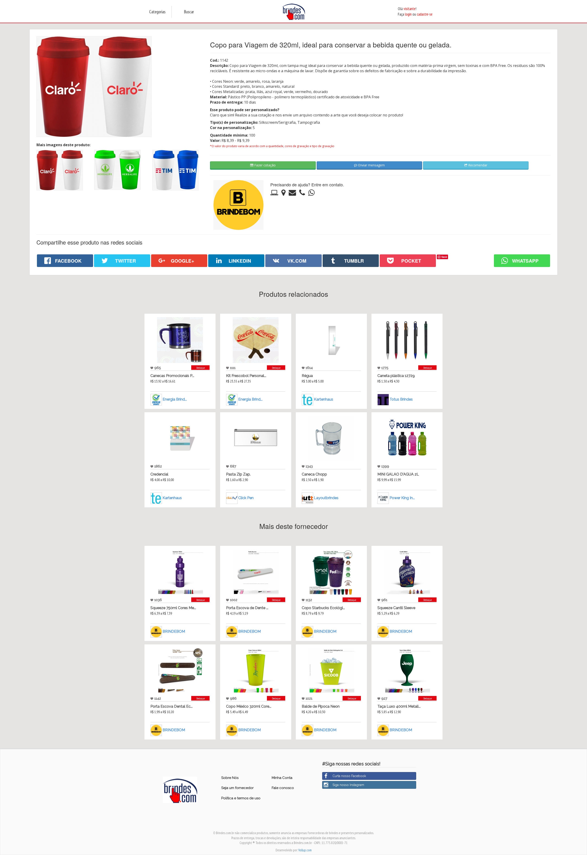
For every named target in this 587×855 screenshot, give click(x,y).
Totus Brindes (401, 399)
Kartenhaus (323, 399)
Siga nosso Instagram (348, 785)
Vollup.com (305, 850)
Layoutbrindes (326, 498)
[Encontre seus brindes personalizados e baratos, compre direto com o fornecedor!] (180, 789)
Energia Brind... (175, 399)
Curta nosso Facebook (349, 776)
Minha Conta (282, 778)
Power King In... (402, 498)
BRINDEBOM (174, 631)
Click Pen (246, 498)
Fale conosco (283, 788)
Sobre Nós (229, 778)
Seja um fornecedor (237, 788)
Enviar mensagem (371, 165)
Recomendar (477, 165)
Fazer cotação (264, 165)
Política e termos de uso (240, 798)
